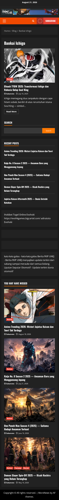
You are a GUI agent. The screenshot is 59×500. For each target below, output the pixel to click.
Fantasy (18, 468)
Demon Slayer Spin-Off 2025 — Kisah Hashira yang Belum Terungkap (27, 477)
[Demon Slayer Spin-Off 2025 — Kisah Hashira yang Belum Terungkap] (29, 454)
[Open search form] (33, 21)
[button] (4, 21)
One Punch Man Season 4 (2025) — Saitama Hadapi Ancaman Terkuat (26, 427)
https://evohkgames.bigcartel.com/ (22, 218)
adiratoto (46, 218)
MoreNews (43, 492)
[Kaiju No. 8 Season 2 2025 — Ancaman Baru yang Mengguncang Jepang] (29, 355)
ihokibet (8, 214)
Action (9, 79)
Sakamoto (10, 94)
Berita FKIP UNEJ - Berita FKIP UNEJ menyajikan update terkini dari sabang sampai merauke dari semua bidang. (29, 260)
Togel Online (19, 214)
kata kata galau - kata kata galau (20, 256)
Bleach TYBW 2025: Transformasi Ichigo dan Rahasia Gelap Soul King (29, 65)
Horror (26, 468)
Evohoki (30, 214)
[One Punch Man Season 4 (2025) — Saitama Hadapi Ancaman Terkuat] (29, 405)
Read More (12, 112)
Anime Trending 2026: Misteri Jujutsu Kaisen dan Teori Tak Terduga (29, 328)
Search (8, 122)
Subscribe (50, 21)
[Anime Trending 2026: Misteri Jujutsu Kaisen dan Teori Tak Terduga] (29, 306)
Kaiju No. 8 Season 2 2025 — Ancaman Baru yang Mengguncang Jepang (29, 377)
